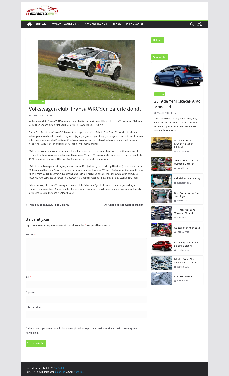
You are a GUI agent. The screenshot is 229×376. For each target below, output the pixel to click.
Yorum (31, 234)
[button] (78, 24)
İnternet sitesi (34, 307)
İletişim (116, 24)
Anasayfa (41, 24)
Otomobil (159, 94)
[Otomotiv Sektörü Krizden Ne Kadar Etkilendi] (161, 146)
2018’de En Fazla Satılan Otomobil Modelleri (186, 162)
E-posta (31, 292)
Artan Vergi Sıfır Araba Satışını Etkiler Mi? (186, 244)
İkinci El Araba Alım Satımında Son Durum (185, 261)
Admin (49, 115)
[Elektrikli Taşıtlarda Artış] (161, 181)
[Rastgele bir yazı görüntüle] (199, 24)
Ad (28, 277)
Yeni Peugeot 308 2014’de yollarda (49, 204)
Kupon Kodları (135, 24)
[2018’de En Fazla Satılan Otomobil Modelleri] (161, 164)
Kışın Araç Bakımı (183, 276)
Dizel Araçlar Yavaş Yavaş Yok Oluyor (187, 195)
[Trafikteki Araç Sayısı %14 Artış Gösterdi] (161, 213)
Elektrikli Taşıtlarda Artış (187, 178)
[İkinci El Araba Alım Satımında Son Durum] (161, 263)
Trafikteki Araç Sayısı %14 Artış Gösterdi (185, 211)
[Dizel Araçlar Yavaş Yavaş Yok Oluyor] (161, 196)
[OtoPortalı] (29, 24)
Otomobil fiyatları (96, 24)
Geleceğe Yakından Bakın (187, 227)
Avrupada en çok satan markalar (123, 204)
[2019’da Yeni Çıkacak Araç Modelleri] (177, 76)
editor (175, 113)
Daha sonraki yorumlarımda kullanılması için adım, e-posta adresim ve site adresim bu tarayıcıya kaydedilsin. (81, 330)
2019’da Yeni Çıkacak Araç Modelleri (177, 103)
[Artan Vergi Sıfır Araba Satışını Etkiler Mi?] (161, 246)
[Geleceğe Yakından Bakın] (161, 230)
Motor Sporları (37, 101)
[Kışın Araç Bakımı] (161, 278)
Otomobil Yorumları (64, 24)
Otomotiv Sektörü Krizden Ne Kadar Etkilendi (183, 143)
